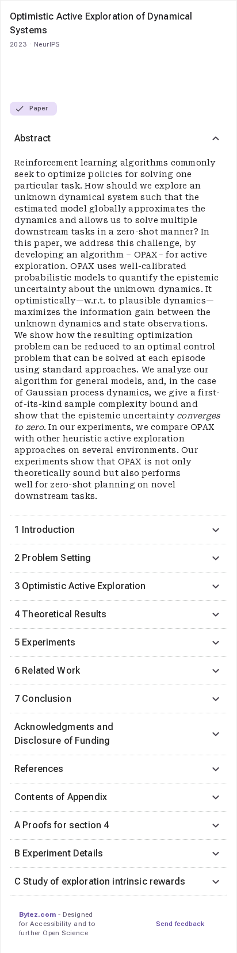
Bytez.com (37, 914)
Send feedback (180, 924)
